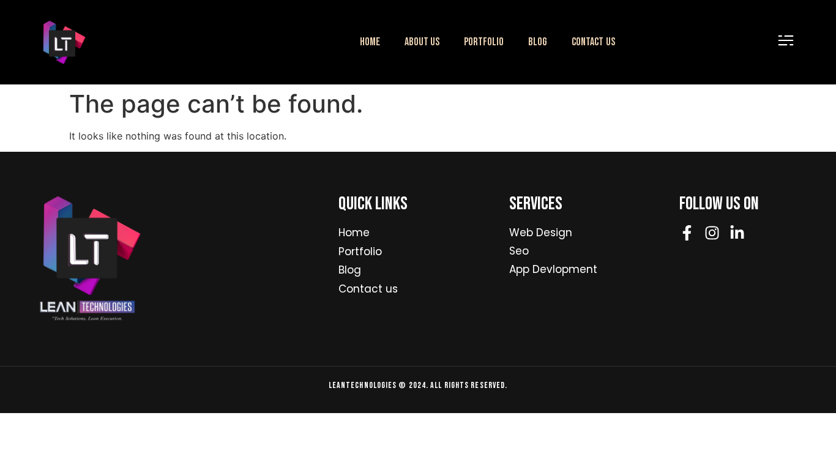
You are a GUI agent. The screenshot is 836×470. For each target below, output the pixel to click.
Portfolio (484, 41)
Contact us (593, 41)
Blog (537, 41)
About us (422, 41)
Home (370, 41)
